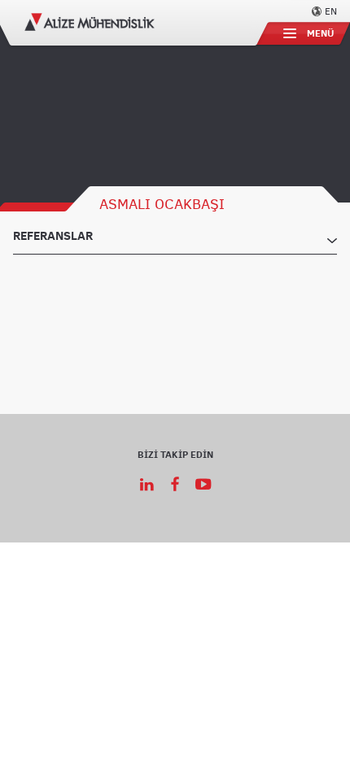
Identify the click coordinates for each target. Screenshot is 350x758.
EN (331, 10)
